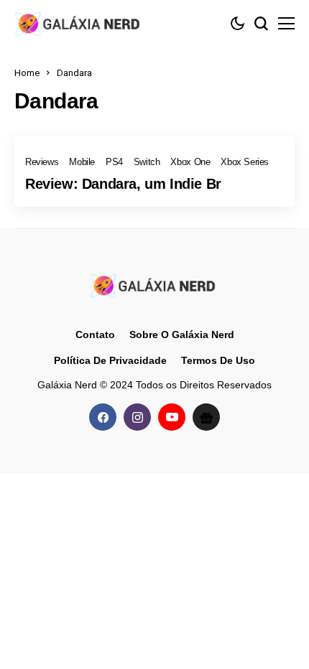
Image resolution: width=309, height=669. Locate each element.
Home (27, 72)
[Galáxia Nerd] (79, 23)
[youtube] (171, 417)
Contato (95, 334)
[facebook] (102, 417)
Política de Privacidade (110, 360)
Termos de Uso (218, 360)
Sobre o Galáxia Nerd (181, 334)
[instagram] (137, 417)
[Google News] (206, 417)
